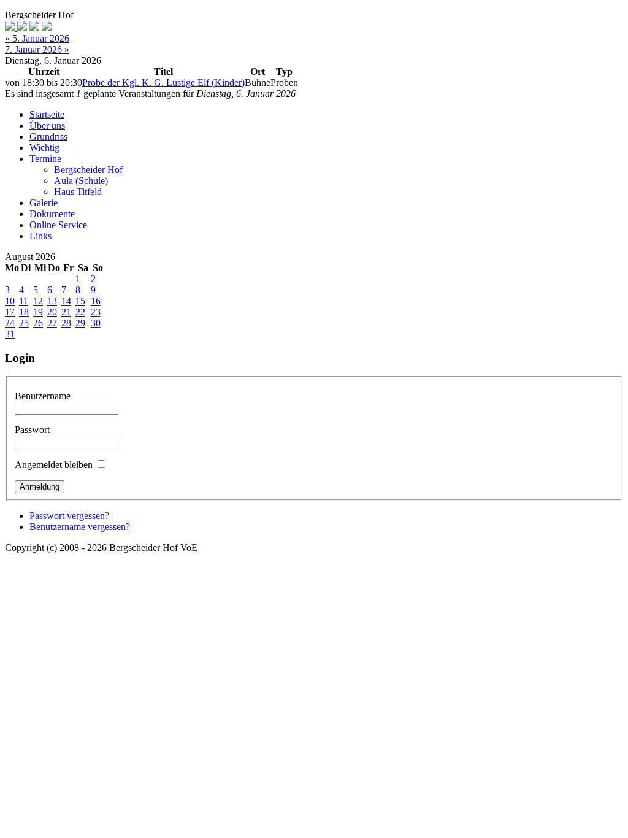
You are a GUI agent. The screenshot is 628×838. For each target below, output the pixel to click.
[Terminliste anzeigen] (47, 27)
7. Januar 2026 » (37, 49)
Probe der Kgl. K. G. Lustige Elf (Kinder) (163, 82)
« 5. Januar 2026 (37, 38)
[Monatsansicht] (11, 27)
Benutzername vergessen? (79, 526)
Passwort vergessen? (69, 515)
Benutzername (43, 396)
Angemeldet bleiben (54, 464)
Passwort (32, 430)
